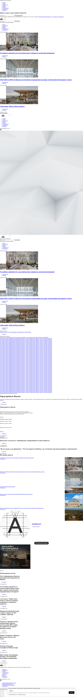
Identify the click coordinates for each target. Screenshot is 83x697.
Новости (4, 7)
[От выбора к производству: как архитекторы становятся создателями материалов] (74, 464)
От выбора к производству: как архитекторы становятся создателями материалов (17, 457)
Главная (4, 2)
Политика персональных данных (9, 682)
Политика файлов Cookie (7, 683)
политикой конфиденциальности (44, 16)
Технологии (4, 9)
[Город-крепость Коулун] (6, 419)
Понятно (71, 692)
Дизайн (4, 5)
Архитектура (5, 4)
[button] (41, 0)
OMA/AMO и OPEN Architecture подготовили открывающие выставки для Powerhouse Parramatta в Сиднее (22, 471)
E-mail (1, 15)
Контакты (4, 10)
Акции (3, 3)
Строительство (5, 8)
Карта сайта (4, 677)
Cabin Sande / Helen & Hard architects (7, 486)
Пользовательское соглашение (8, 685)
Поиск (1, 21)
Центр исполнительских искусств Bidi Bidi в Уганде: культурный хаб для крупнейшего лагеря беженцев (21, 508)
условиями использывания (58, 16)
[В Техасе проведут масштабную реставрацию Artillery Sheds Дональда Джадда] (74, 501)
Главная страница (3, 393)
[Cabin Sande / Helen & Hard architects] (74, 490)
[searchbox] (8, 21)
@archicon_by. (36, 524)
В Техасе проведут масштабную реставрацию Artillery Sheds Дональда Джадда (16, 494)
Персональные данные (22, 694)
